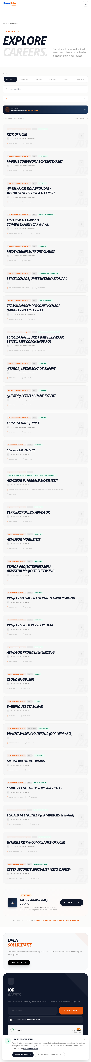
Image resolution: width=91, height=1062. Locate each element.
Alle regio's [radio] (10, 79)
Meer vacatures (70, 902)
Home (5, 24)
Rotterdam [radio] (52, 79)
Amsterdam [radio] (38, 79)
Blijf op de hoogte (71, 1010)
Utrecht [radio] (66, 79)
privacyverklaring (33, 1020)
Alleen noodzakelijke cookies (50, 1054)
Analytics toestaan (23, 1054)
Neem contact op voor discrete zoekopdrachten (58, 920)
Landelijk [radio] (80, 79)
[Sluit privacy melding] (84, 1039)
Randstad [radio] (24, 79)
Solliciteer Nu (17, 962)
